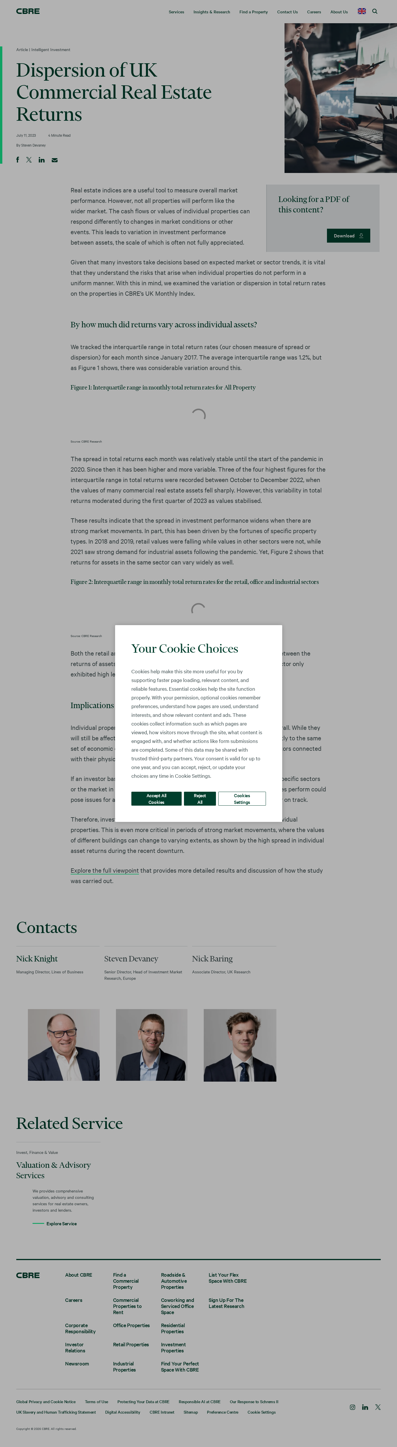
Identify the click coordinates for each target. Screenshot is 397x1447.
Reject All (200, 798)
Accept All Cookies (156, 798)
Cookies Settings (242, 798)
